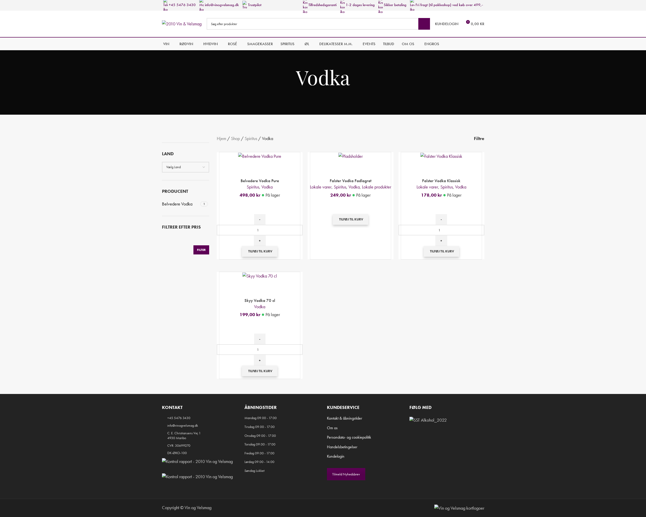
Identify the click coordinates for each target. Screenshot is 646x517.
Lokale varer (321, 187)
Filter (201, 250)
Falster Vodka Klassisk (441, 180)
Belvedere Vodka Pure (260, 180)
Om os (332, 427)
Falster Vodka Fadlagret (350, 180)
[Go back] (289, 77)
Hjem (221, 138)
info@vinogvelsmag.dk (221, 4)
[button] (259, 251)
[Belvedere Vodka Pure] (259, 156)
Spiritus (251, 138)
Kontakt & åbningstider (344, 418)
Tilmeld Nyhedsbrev (346, 474)
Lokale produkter (376, 187)
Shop (235, 138)
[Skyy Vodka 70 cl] (259, 275)
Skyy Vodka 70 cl (259, 300)
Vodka (267, 187)
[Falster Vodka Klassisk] (441, 156)
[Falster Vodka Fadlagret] (350, 156)
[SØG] (424, 24)
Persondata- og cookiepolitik (349, 437)
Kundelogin (335, 456)
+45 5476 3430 (182, 4)
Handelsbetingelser (342, 447)
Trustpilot (254, 4)
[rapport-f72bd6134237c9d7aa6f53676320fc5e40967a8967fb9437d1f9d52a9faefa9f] (197, 461)
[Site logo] (182, 23)
